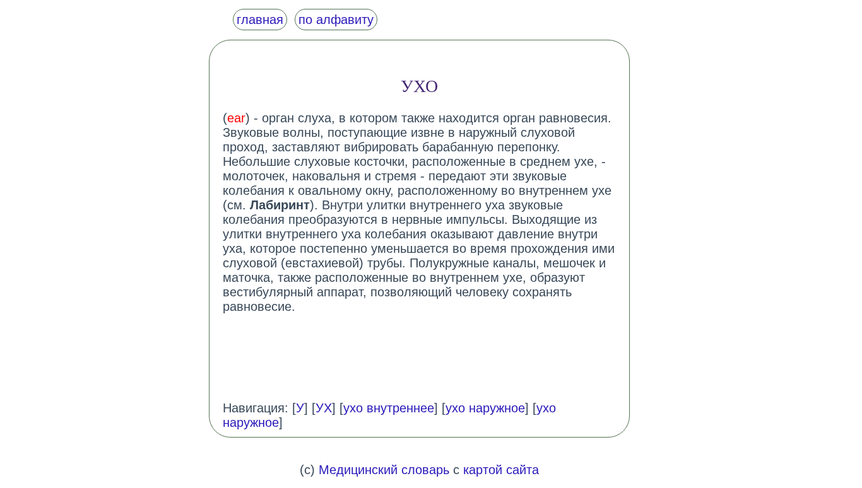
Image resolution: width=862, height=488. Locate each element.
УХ (324, 408)
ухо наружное (485, 408)
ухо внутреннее (388, 408)
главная (260, 19)
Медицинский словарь (384, 470)
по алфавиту (336, 19)
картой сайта (501, 470)
